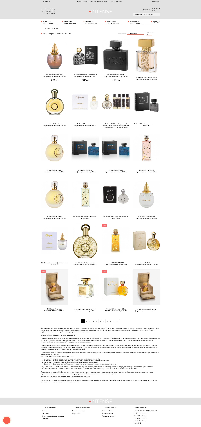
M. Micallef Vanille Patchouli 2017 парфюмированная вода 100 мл (85, 310)
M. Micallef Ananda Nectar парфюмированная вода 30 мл (85, 124)
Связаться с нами (78, 411)
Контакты (119, 1)
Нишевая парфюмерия (91, 22)
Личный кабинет (107, 411)
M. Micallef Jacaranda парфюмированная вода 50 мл (54, 309)
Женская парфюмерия (48, 22)
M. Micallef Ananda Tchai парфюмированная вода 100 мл (54, 75)
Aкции (106, 1)
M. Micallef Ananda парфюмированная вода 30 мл (54, 263)
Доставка (93, 1)
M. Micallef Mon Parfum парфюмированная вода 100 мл (54, 217)
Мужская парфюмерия (70, 22)
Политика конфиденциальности (53, 416)
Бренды (156, 21)
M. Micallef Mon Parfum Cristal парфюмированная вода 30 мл (116, 309)
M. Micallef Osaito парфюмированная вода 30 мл (146, 124)
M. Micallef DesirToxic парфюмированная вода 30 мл (85, 171)
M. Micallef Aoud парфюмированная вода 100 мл (115, 217)
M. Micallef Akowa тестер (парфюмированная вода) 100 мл (116, 75)
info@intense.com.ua (141, 413)
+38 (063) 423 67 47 (48, 13)
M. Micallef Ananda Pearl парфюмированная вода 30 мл (146, 217)
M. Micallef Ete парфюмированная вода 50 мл (85, 217)
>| (117, 321)
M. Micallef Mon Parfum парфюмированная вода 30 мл (54, 171)
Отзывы (85, 1)
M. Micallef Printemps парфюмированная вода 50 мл (146, 171)
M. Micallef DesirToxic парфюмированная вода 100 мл (116, 171)
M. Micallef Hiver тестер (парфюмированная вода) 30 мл (116, 263)
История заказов (107, 413)
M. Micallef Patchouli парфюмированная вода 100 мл (54, 124)
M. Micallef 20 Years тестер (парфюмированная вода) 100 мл (85, 263)
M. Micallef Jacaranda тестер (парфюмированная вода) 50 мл (146, 310)
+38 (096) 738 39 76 (48, 10)
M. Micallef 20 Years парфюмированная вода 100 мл (146, 263)
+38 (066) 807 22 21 (48, 11)
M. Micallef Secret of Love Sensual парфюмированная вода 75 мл (85, 75)
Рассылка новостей (108, 416)
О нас (79, 1)
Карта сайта (76, 413)
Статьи (112, 1)
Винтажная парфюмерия (135, 22)
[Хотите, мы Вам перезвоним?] (7, 420)
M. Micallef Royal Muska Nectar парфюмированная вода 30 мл (146, 78)
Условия (100, 1)
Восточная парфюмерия (113, 22)
